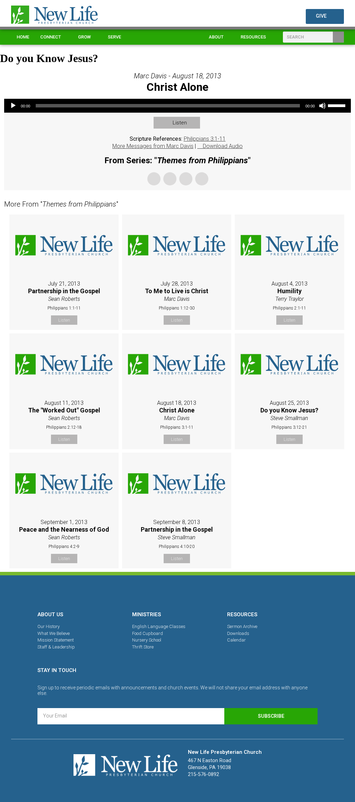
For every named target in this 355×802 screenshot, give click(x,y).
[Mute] (322, 105)
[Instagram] (177, 592)
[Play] (13, 105)
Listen (180, 123)
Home (23, 37)
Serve (114, 37)
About (216, 37)
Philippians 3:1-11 (205, 139)
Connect (50, 37)
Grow (84, 37)
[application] (177, 106)
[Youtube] (201, 592)
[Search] (338, 37)
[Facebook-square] (153, 592)
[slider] (337, 105)
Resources (253, 37)
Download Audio (223, 146)
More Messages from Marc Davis (152, 146)
